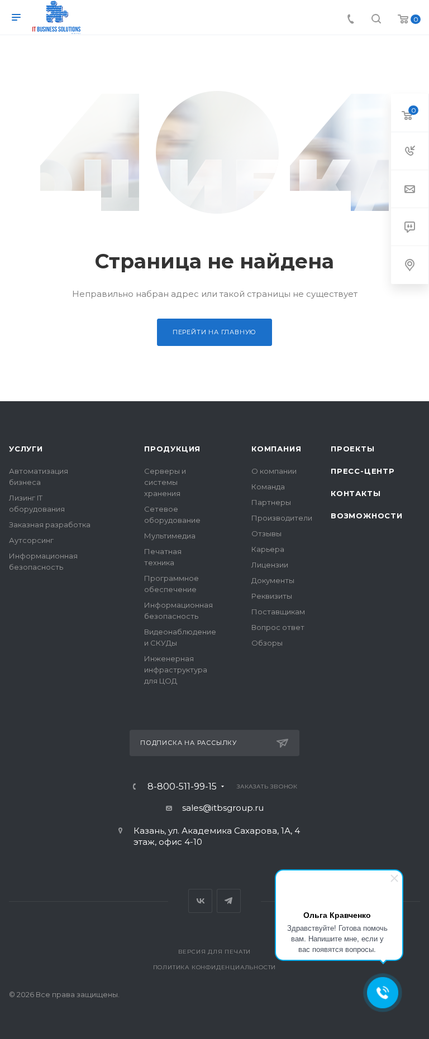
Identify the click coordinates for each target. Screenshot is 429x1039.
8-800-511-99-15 (182, 786)
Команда (268, 486)
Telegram (229, 901)
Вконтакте (200, 901)
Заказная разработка (49, 524)
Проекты (353, 448)
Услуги (26, 448)
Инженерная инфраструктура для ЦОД (175, 669)
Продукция (172, 448)
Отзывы (266, 533)
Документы (272, 580)
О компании (274, 470)
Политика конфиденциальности (215, 967)
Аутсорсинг (31, 540)
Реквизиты (271, 595)
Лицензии (269, 564)
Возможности (367, 515)
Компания (276, 448)
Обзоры (267, 642)
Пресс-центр (363, 470)
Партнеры (271, 502)
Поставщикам (278, 611)
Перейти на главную (214, 332)
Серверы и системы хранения (165, 482)
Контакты (355, 493)
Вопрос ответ (277, 627)
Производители (281, 517)
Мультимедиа (170, 535)
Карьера (267, 549)
